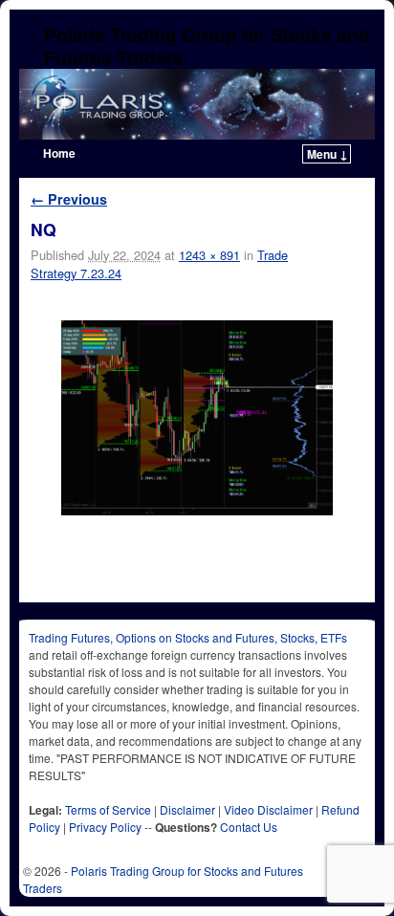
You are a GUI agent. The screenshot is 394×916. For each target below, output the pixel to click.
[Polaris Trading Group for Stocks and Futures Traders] (197, 104)
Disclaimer (187, 809)
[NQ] (197, 418)
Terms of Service (108, 809)
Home (59, 153)
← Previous (69, 198)
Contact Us (248, 826)
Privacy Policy (105, 826)
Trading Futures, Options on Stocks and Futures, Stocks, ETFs (188, 637)
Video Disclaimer (268, 809)
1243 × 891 (209, 255)
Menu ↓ (327, 154)
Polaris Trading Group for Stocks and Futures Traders (207, 46)
